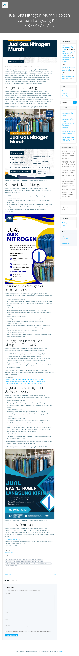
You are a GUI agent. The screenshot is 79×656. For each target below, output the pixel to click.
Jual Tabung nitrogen (28, 559)
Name (7, 613)
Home (41, 5)
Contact (72, 5)
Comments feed (66, 241)
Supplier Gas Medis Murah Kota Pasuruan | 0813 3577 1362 (68, 191)
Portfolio (57, 5)
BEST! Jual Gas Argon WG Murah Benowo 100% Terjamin (68, 47)
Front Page (65, 93)
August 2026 (65, 207)
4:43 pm (27, 66)
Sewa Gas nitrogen (10, 563)
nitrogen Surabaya (10, 561)
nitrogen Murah (39, 559)
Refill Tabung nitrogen (37, 561)
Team (65, 5)
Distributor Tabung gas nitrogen (14, 559)
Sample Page (65, 96)
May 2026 (64, 212)
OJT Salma (9, 66)
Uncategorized (9, 552)
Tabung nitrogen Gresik (11, 565)
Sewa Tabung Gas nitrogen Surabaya (26, 563)
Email (7, 619)
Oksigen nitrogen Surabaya (23, 561)
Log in (63, 236)
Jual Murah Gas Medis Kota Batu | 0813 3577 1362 (68, 156)
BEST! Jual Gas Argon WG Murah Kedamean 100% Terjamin (68, 53)
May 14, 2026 (18, 66)
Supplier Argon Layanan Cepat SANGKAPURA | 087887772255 (68, 76)
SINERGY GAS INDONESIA (12, 540)
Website (7, 625)
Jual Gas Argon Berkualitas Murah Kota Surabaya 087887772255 (24, 379)
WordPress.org (65, 243)
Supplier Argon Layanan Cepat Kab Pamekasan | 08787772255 (24, 383)
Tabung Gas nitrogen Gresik (44, 563)
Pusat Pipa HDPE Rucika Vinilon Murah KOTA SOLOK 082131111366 (25, 381)
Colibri (60, 651)
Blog (63, 91)
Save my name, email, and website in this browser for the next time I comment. (29, 631)
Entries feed (65, 238)
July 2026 (64, 209)
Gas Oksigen (65, 223)
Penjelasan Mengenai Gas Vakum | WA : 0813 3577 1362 (68, 166)
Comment (8, 593)
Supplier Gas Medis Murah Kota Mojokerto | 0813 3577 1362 (68, 153)
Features (48, 5)
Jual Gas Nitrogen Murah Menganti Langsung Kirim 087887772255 (68, 68)
